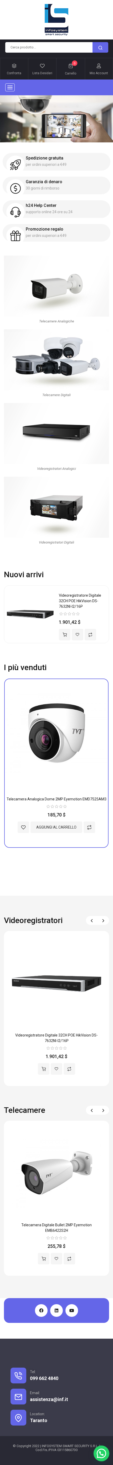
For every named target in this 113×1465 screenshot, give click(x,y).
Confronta (14, 73)
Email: (35, 1393)
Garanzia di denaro (44, 181)
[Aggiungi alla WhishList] (77, 634)
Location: (37, 1414)
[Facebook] (41, 1310)
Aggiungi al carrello (64, 634)
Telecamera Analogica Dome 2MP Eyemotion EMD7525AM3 (56, 799)
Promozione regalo (44, 229)
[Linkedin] (56, 1310)
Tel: (33, 1372)
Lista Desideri (42, 73)
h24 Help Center (41, 205)
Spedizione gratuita (44, 158)
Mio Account (99, 73)
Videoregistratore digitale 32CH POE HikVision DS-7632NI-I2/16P (80, 601)
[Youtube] (71, 1310)
